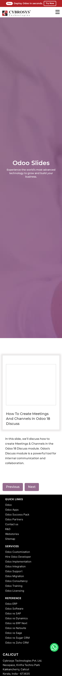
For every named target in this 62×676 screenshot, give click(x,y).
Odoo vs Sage (13, 633)
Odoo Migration (14, 576)
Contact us (11, 524)
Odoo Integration (15, 566)
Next (31, 487)
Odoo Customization (17, 551)
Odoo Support (13, 571)
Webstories (12, 534)
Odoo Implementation (18, 561)
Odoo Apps (12, 509)
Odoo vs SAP (13, 613)
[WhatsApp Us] (54, 647)
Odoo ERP (11, 603)
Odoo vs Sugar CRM (17, 637)
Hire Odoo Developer (18, 556)
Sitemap (10, 538)
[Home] (16, 16)
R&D (8, 529)
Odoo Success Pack (17, 514)
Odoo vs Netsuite (15, 628)
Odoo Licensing (14, 590)
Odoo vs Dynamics (16, 618)
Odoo (8, 504)
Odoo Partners (14, 519)
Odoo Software (14, 608)
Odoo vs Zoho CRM (17, 642)
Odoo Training (13, 585)
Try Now (50, 3)
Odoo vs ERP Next (16, 623)
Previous (12, 487)
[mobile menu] (57, 12)
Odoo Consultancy (16, 581)
